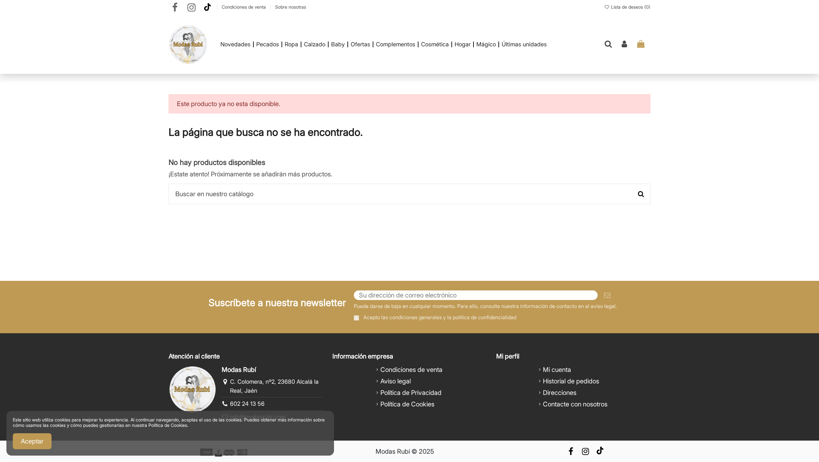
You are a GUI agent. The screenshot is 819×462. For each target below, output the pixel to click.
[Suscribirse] (607, 295)
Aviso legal (395, 381)
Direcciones (559, 393)
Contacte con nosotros (575, 404)
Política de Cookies (407, 404)
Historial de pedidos (571, 381)
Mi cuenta (557, 369)
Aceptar (32, 441)
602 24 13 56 (247, 403)
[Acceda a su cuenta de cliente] (624, 44)
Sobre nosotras (290, 7)
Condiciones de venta (244, 7)
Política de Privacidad (410, 393)
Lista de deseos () (630, 7)
